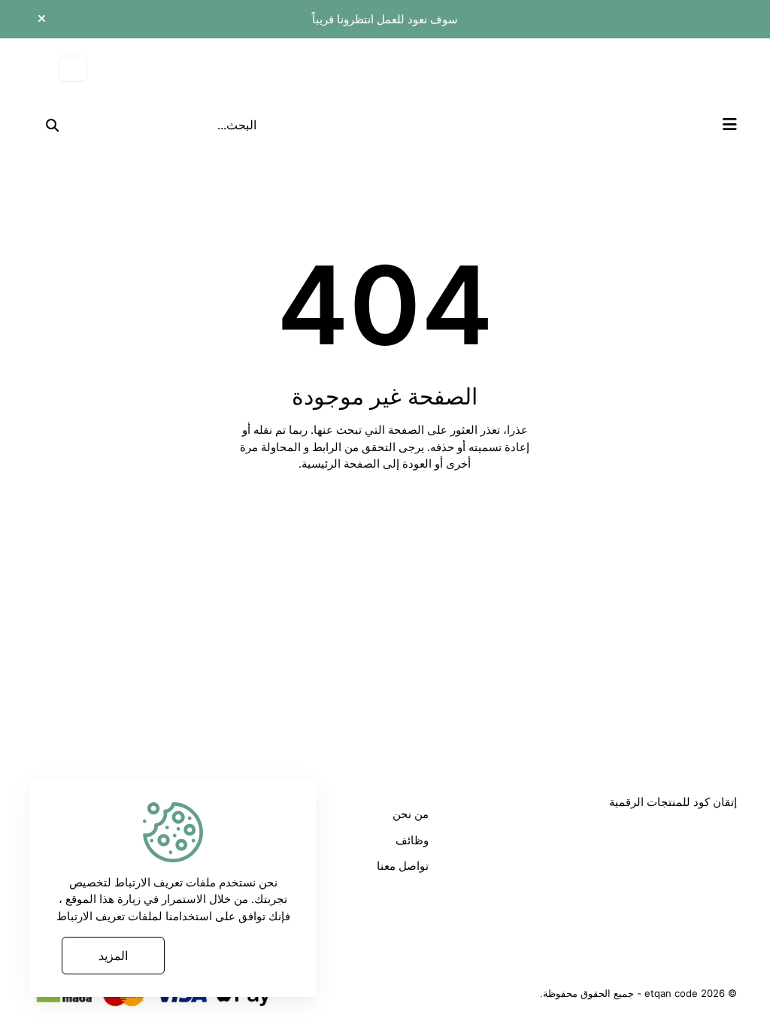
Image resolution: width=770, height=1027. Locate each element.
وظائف (412, 840)
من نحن (411, 814)
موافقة (231, 955)
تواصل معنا (403, 866)
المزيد (113, 955)
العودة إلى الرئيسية (376, 512)
